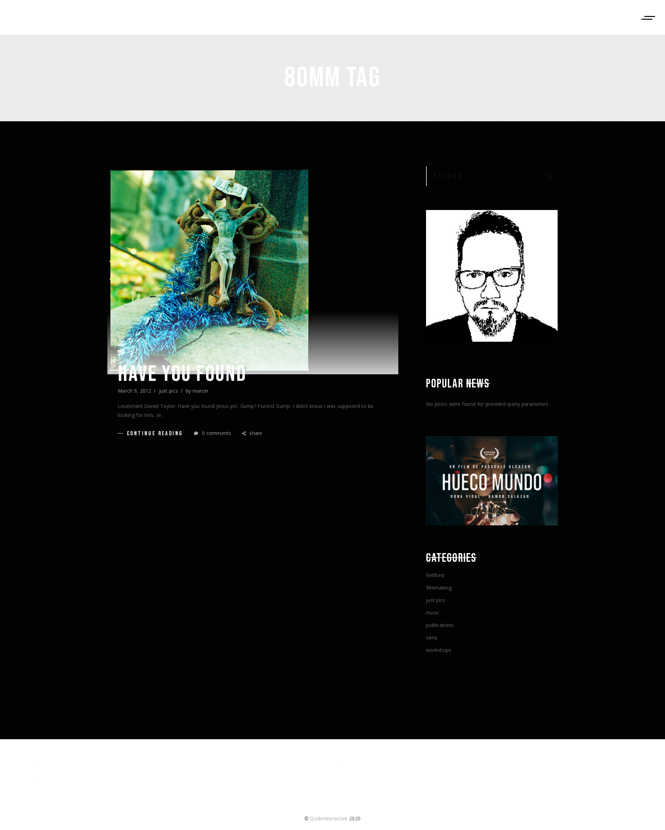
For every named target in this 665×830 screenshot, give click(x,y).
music (433, 612)
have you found (182, 374)
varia (431, 637)
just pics (168, 390)
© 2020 (332, 818)
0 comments (216, 433)
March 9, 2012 (134, 390)
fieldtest (435, 575)
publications (440, 625)
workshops (439, 650)
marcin (201, 390)
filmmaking (439, 587)
